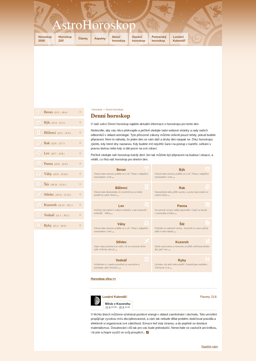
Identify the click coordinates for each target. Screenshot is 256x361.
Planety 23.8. (208, 296)
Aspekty (100, 38)
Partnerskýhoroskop (159, 38)
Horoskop (97, 109)
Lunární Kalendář (114, 296)
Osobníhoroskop (138, 38)
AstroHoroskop (94, 24)
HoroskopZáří (65, 38)
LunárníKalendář (179, 38)
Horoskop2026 (45, 38)
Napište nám (209, 346)
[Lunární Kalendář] (96, 301)
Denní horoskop (114, 109)
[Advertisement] (128, 76)
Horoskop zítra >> (103, 278)
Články (83, 38)
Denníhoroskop (118, 38)
